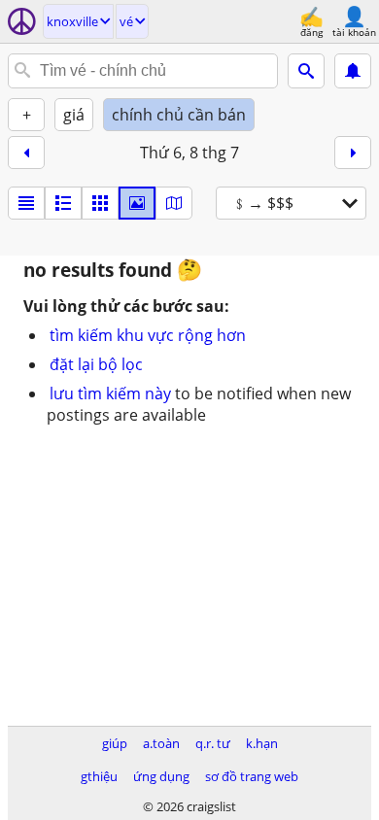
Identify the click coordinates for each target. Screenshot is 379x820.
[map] (173, 203)
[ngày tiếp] (352, 152)
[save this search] (352, 70)
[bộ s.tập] (137, 203)
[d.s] (26, 203)
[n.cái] (63, 203)
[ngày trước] (26, 152)
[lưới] (100, 203)
